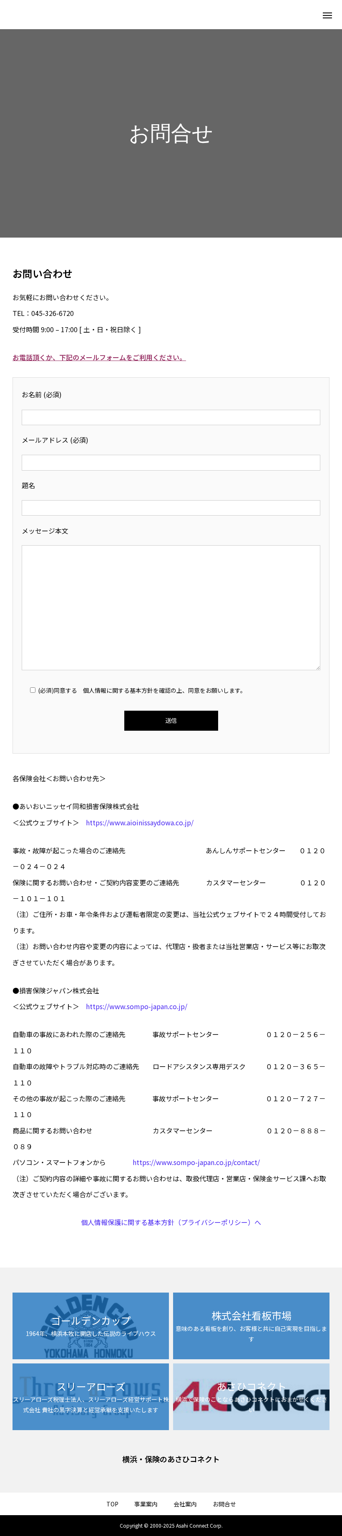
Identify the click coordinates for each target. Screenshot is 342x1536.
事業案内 (146, 1504)
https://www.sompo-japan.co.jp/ (136, 1006)
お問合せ (224, 1504)
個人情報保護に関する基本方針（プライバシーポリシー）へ (171, 1222)
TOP (112, 1504)
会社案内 (185, 1504)
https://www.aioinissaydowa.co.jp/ (140, 822)
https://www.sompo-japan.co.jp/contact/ (196, 1162)
